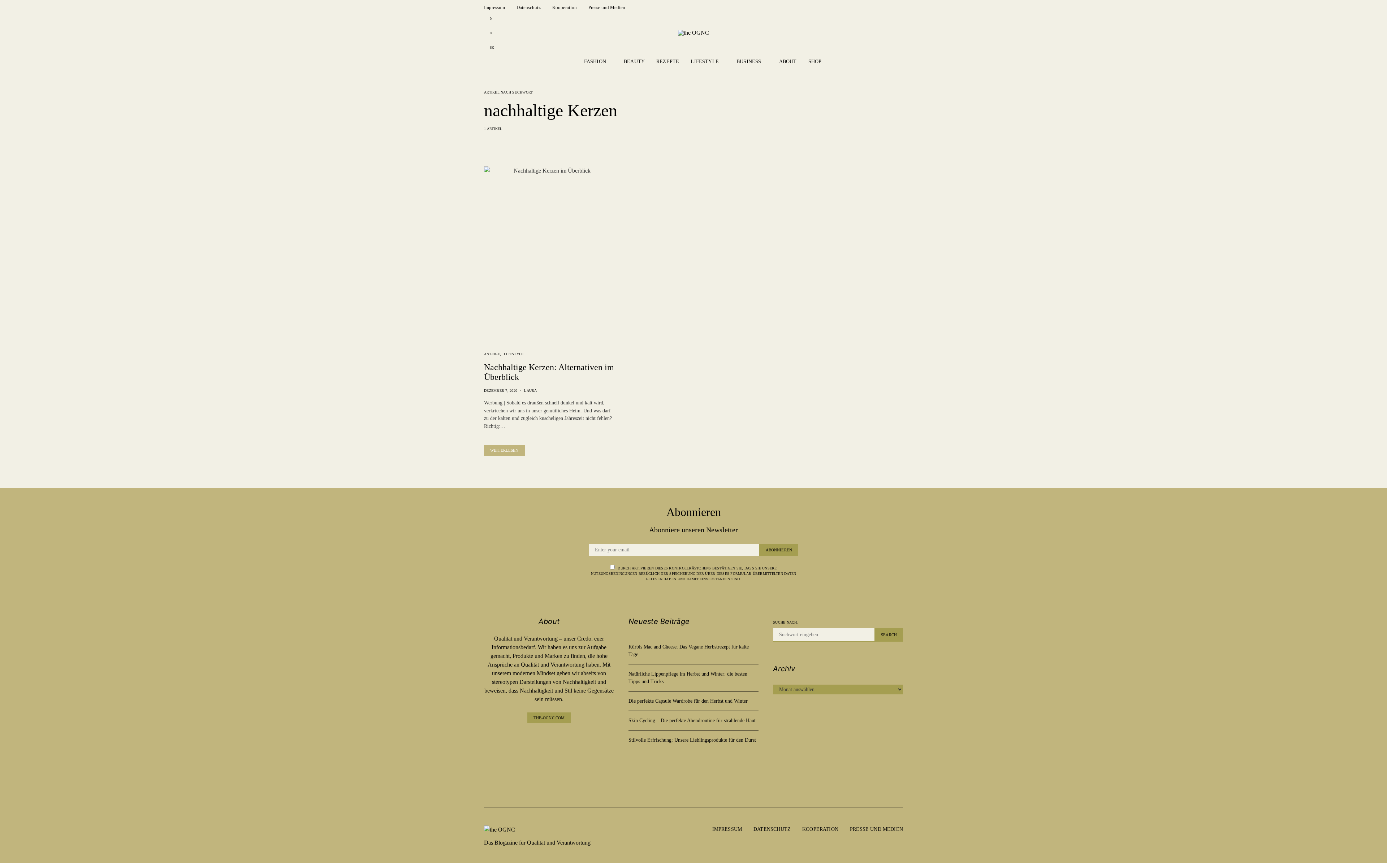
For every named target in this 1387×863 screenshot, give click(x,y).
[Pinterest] (549, 768)
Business (748, 61)
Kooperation (564, 7)
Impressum (494, 7)
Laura (530, 391)
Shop (815, 61)
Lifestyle (705, 61)
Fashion (595, 61)
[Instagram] (549, 753)
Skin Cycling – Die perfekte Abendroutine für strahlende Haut (692, 720)
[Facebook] (549, 739)
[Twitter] (549, 782)
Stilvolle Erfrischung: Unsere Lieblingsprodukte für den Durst (692, 740)
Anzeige (492, 354)
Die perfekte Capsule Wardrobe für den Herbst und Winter (688, 701)
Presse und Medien (606, 7)
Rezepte (667, 61)
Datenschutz (529, 7)
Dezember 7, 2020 (500, 391)
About (788, 61)
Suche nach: (785, 622)
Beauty (634, 61)
